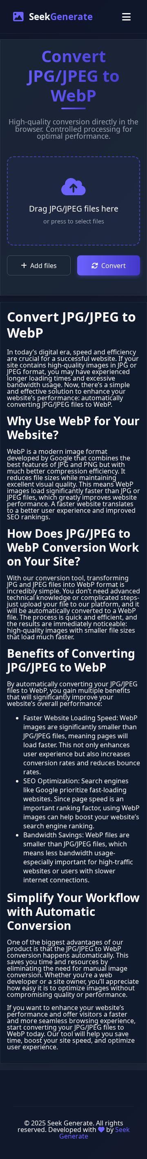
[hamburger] (126, 17)
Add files (43, 265)
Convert (113, 265)
